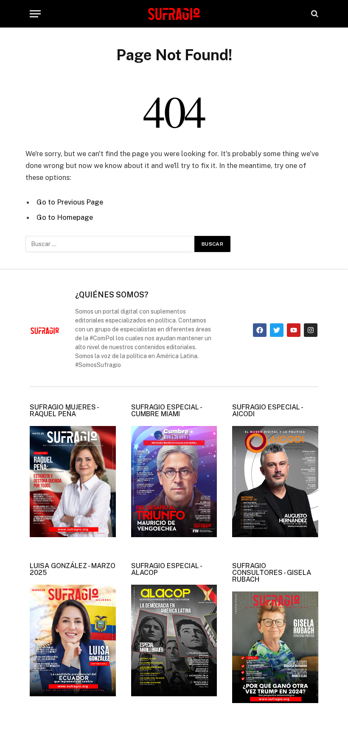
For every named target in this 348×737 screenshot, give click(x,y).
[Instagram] (310, 330)
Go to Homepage (64, 217)
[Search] (313, 13)
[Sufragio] (174, 13)
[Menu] (35, 13)
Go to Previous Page (69, 202)
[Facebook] (260, 330)
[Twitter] (276, 330)
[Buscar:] (110, 244)
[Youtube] (293, 330)
